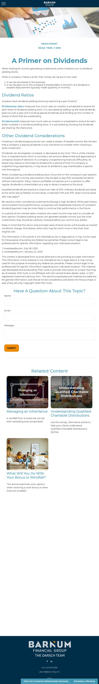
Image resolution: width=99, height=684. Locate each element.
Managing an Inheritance (27, 411)
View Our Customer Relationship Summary (46, 681)
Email (7, 310)
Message (9, 325)
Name (7, 295)
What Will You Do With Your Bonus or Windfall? (26, 475)
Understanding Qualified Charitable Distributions (71, 413)
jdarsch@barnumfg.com (49, 672)
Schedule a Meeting (84, 681)
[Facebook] (47, 661)
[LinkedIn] (51, 661)
